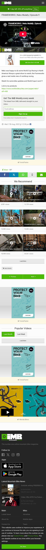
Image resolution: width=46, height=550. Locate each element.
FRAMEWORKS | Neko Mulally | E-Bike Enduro (12, 224)
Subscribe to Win (32, 62)
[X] (8, 455)
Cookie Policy (19, 536)
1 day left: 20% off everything (24, 9)
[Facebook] (3, 455)
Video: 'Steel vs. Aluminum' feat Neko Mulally (35, 249)
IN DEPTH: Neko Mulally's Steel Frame (12, 249)
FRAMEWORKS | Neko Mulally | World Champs (35, 224)
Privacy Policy (33, 536)
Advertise (26, 514)
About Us (5, 519)
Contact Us (6, 524)
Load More (23, 261)
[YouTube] (18, 455)
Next (32, 276)
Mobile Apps (27, 519)
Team (25, 524)
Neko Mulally (7, 268)
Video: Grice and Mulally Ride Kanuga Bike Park (12, 200)
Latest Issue (6, 514)
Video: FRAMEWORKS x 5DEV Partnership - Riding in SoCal (35, 200)
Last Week (21, 334)
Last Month (8, 334)
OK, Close (23, 546)
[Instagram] (13, 455)
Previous (13, 276)
